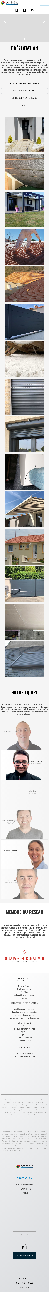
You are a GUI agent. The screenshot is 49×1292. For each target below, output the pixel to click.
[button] (24, 7)
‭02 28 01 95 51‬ (24, 1178)
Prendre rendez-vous (24, 1255)
